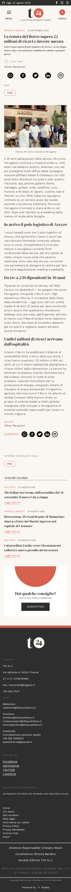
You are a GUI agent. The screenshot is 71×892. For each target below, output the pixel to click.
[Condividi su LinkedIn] (48, 75)
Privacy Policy (11, 826)
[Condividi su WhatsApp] (10, 75)
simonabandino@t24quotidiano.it (22, 724)
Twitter (9, 770)
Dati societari (11, 815)
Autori (6, 836)
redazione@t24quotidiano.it (19, 707)
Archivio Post (10, 833)
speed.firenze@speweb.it (17, 742)
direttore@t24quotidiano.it (18, 717)
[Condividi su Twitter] (35, 75)
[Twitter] (67, 2)
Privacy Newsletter (14, 829)
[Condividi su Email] (60, 75)
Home (6, 808)
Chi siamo (8, 811)
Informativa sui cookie (16, 822)
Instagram (11, 765)
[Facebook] (56, 2)
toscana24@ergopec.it (22, 685)
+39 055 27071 (11, 691)
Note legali (9, 818)
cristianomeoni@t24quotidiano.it (22, 721)
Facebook (10, 761)
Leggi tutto (10, 502)
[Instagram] (62, 2)
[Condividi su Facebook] (22, 75)
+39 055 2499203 (13, 738)
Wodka (45, 887)
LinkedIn (9, 774)
